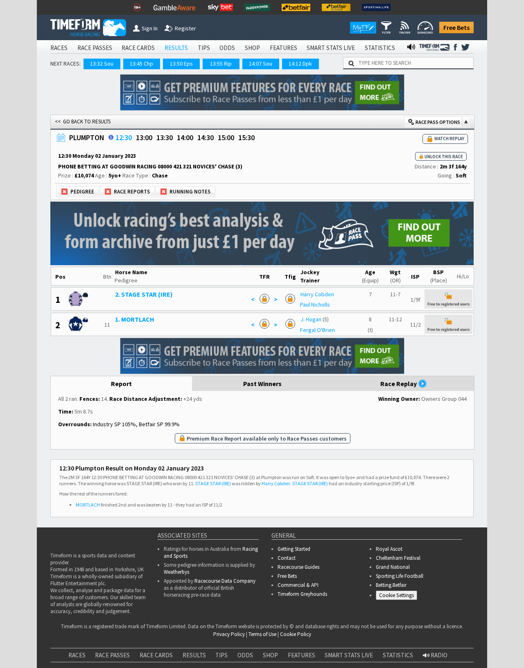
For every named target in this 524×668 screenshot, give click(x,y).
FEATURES (283, 48)
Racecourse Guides (298, 566)
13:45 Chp (141, 63)
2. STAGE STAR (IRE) (144, 294)
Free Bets (456, 27)
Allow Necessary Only (425, 640)
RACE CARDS (138, 48)
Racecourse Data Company (224, 580)
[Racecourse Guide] (110, 137)
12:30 (123, 137)
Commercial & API (298, 585)
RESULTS (176, 48)
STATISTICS (380, 48)
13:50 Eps (181, 63)
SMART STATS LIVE (331, 48)
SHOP (252, 48)
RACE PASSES (94, 48)
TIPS (204, 48)
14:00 (185, 137)
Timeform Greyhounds (302, 594)
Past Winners (262, 383)
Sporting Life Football (399, 576)
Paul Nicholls (315, 304)
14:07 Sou (260, 63)
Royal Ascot (389, 548)
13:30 (164, 137)
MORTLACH (88, 505)
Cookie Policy (186, 649)
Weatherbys (176, 571)
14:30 (205, 137)
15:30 (246, 137)
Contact (287, 557)
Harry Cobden (317, 294)
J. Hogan (310, 319)
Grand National (393, 566)
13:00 (144, 137)
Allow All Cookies (363, 640)
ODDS (227, 48)
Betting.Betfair (391, 585)
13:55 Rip (221, 63)
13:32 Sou (101, 63)
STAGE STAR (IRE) (213, 483)
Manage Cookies (398, 596)
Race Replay (399, 383)
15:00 (226, 137)
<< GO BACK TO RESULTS (83, 121)
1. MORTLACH (134, 319)
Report (121, 383)
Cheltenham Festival (398, 557)
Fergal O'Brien (317, 330)
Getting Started (294, 548)
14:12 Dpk (300, 63)
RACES (59, 48)
